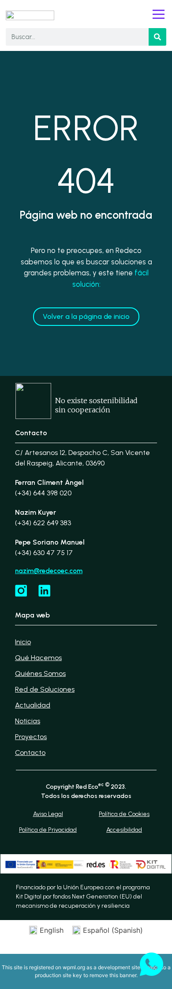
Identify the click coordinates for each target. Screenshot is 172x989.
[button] (159, 15)
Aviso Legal (48, 814)
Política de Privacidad (48, 830)
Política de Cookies (124, 814)
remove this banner (113, 975)
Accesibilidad (124, 830)
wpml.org (74, 967)
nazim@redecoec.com (48, 571)
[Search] (157, 37)
